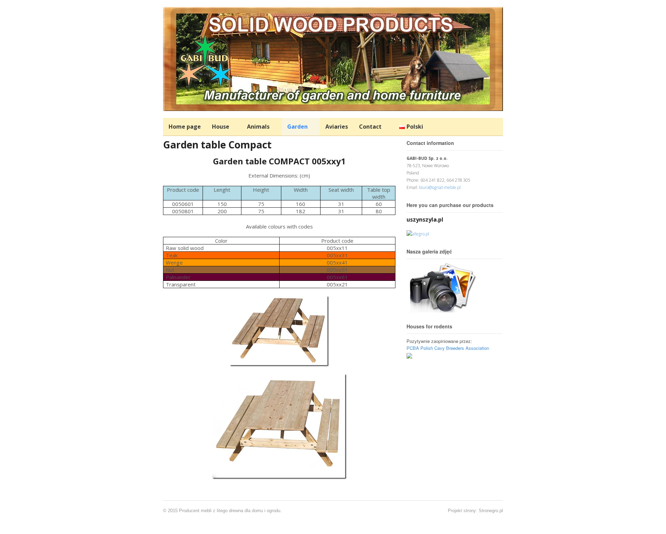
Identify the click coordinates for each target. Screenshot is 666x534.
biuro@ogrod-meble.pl (440, 187)
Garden (297, 126)
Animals (258, 126)
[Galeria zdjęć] (441, 309)
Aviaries (336, 126)
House (220, 126)
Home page (185, 126)
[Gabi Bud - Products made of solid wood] (333, 107)
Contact (370, 126)
